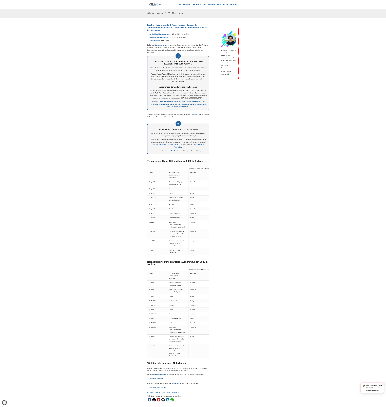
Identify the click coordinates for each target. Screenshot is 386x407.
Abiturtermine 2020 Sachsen (165, 13)
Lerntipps (194, 114)
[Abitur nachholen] (154, 4)
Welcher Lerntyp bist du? (157, 387)
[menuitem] (184, 4)
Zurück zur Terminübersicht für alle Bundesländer (163, 392)
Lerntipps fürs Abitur (156, 379)
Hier (161, 117)
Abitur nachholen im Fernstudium (167, 144)
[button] (149, 399)
